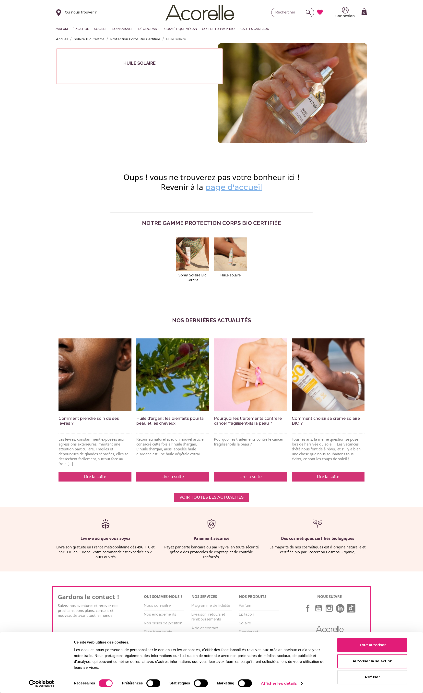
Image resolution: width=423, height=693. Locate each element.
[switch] (153, 683)
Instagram (329, 608)
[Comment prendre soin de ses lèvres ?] (95, 374)
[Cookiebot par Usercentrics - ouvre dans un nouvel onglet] (41, 683)
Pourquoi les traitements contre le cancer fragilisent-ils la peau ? (248, 421)
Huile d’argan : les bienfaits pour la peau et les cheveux (170, 421)
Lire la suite (95, 476)
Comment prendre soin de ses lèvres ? (89, 421)
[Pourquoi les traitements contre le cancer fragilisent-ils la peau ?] (250, 374)
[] (310, 12)
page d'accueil (233, 187)
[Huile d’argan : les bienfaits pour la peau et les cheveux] (172, 374)
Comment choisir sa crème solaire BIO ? (326, 421)
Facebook (308, 608)
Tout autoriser (372, 645)
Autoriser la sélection (372, 661)
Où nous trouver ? (81, 12)
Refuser (372, 677)
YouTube (318, 608)
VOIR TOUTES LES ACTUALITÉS (211, 497)
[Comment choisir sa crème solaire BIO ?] (328, 374)
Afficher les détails (279, 683)
